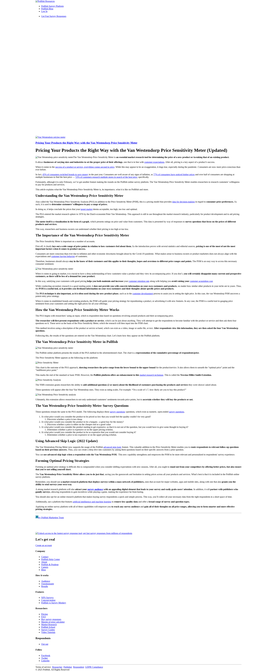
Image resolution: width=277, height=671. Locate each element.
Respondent (78, 667)
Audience (45, 581)
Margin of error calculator (53, 622)
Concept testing (48, 600)
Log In (44, 11)
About (44, 562)
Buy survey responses (51, 619)
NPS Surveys (47, 597)
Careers (44, 567)
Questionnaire (47, 583)
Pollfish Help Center (50, 559)
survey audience (95, 489)
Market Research (49, 624)
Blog (43, 570)
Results (44, 586)
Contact (44, 557)
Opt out (44, 644)
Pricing (44, 614)
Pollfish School (48, 627)
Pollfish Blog (47, 8)
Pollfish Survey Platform (52, 6)
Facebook (45, 655)
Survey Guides (48, 629)
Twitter (44, 658)
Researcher (57, 667)
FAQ (43, 617)
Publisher (67, 667)
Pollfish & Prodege (50, 564)
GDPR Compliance (94, 667)
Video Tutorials (48, 632)
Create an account (43, 545)
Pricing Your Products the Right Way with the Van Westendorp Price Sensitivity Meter (86, 142)
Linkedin (45, 660)
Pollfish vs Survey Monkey (53, 603)
